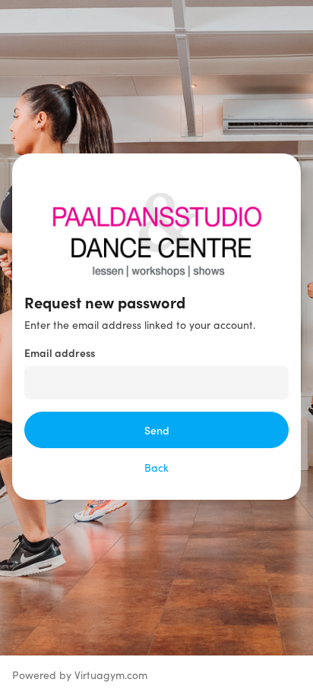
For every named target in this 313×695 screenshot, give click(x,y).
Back (156, 467)
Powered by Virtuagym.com (79, 675)
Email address (59, 352)
